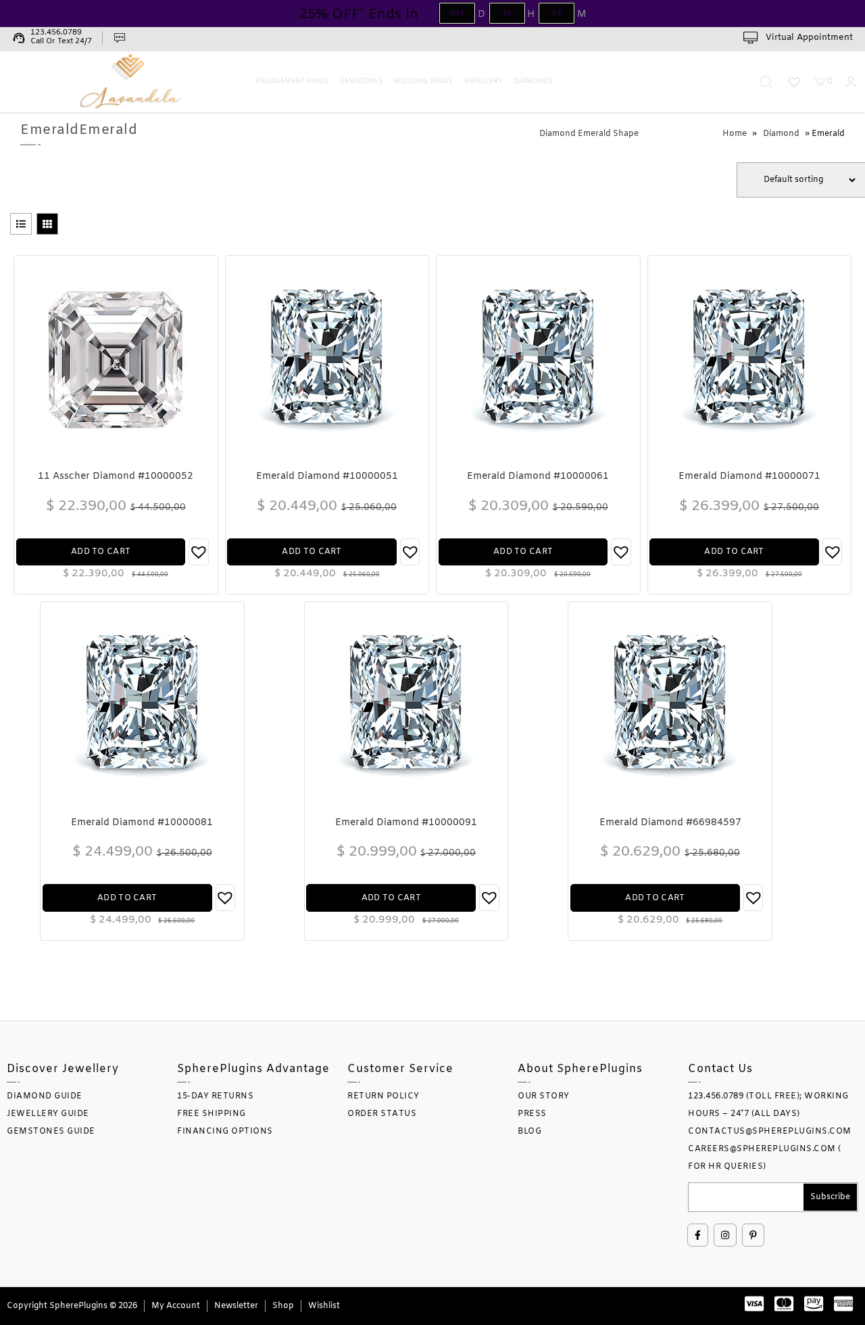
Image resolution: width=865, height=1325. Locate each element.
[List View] (21, 224)
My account (175, 1306)
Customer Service (400, 1069)
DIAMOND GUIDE (44, 1096)
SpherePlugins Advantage (253, 1069)
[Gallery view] (47, 224)
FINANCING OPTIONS (225, 1131)
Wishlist (324, 1306)
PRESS (532, 1114)
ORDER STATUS (381, 1114)
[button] (198, 552)
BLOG (529, 1131)
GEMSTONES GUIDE (51, 1131)
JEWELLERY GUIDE (48, 1114)
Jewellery (483, 81)
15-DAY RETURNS (215, 1096)
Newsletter (236, 1306)
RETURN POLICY (383, 1096)
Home (734, 134)
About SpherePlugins (580, 1069)
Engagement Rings (291, 81)
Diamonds (533, 81)
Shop (283, 1306)
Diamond (781, 134)
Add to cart (100, 552)
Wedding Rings (422, 81)
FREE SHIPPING (211, 1114)
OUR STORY (544, 1096)
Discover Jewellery (63, 1069)
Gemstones (360, 81)
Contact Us (720, 1069)
